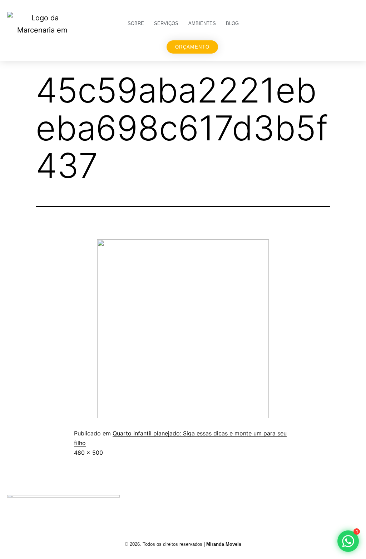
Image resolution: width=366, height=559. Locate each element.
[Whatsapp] (345, 506)
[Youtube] (317, 506)
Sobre (136, 23)
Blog (232, 23)
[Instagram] (260, 506)
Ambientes (202, 23)
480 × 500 (88, 452)
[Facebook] (288, 506)
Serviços (166, 23)
